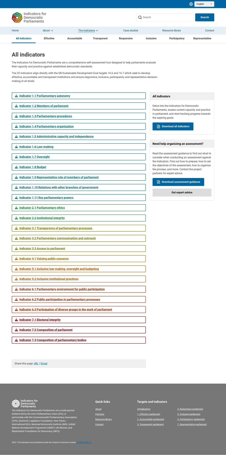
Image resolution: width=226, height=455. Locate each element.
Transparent (100, 38)
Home (15, 30)
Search (205, 17)
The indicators (86, 30)
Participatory (176, 38)
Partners (99, 414)
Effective (49, 38)
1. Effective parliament (148, 414)
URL (36, 363)
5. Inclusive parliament (188, 414)
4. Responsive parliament (190, 409)
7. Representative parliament (192, 424)
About (46, 30)
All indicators (23, 38)
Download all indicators (175, 126)
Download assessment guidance (181, 181)
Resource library (171, 30)
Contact (209, 30)
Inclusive (151, 38)
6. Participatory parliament (191, 419)
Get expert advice (182, 192)
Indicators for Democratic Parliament (34, 17)
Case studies (130, 30)
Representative (202, 38)
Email (44, 363)
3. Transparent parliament (150, 424)
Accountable (74, 38)
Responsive (126, 38)
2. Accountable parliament (150, 419)
